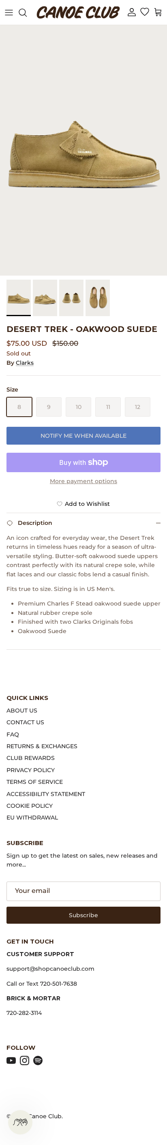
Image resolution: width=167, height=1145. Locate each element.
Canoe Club (45, 1116)
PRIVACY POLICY (30, 770)
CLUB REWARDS (30, 758)
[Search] (27, 12)
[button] (132, 12)
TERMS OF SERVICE (34, 781)
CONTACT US (25, 722)
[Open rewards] (20, 1122)
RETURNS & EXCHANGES (41, 746)
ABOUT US (21, 710)
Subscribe (83, 915)
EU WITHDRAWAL (32, 817)
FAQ (12, 734)
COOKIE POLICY (29, 805)
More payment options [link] (83, 481)
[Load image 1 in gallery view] (83, 150)
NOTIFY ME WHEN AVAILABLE (83, 435)
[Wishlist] (144, 12)
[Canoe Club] (78, 12)
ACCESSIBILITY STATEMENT (45, 794)
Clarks (25, 362)
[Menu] (9, 12)
